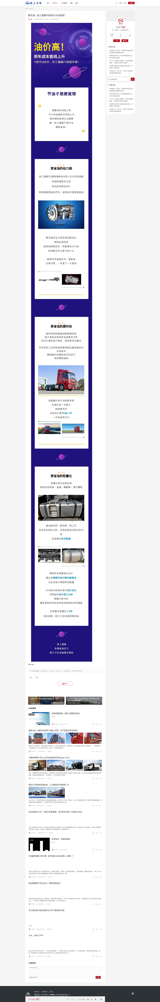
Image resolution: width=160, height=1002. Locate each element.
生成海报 (82, 999)
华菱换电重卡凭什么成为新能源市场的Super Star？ (50, 757)
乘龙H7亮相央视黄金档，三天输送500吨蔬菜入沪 (49, 784)
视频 (76, 3)
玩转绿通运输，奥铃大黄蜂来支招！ (66, 713)
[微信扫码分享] (88, 999)
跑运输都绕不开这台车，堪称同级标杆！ (45, 883)
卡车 (31, 677)
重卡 (57, 19)
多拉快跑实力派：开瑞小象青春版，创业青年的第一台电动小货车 (55, 812)
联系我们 (36, 991)
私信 (126, 40)
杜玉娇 (30, 19)
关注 (117, 40)
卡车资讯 (54, 3)
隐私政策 (44, 991)
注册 (125, 3)
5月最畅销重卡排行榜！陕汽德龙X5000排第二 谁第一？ (51, 856)
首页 (48, 3)
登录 (120, 3)
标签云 (52, 991)
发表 (98, 977)
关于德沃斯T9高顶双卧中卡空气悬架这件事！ (47, 910)
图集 (71, 3)
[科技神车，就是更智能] (39, 844)
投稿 (132, 3)
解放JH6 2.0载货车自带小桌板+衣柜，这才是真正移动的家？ (54, 730)
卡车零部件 (64, 3)
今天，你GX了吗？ (36, 935)
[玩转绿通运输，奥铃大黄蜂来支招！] (39, 718)
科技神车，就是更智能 (61, 839)
